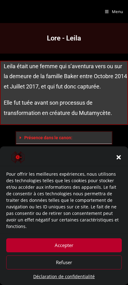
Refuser (64, 262)
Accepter (64, 245)
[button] (119, 157)
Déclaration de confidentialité (64, 276)
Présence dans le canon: (48, 137)
